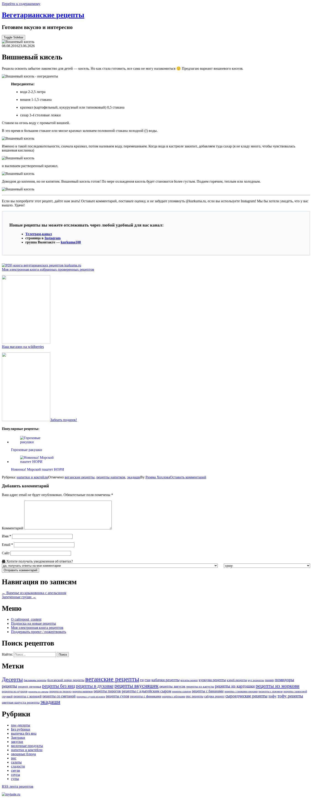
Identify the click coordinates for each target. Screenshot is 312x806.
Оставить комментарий (188, 477)
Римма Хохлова (157, 477)
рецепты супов (117, 696)
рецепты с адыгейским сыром (146, 691)
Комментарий (12, 528)
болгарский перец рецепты (65, 680)
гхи (148, 680)
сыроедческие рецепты (246, 696)
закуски (17, 742)
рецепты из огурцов (14, 691)
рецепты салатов (181, 691)
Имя (6, 536)
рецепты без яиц (58, 686)
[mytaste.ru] (11, 794)
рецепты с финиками (145, 696)
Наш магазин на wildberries (23, 347)
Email (7, 545)
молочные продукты (27, 746)
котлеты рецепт (189, 680)
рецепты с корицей (27, 696)
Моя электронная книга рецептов (37, 628)
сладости (18, 766)
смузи (15, 770)
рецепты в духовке (95, 686)
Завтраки (18, 737)
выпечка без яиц (24, 733)
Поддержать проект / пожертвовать (38, 632)
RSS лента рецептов (17, 786)
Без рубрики (20, 729)
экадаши (133, 477)
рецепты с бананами (208, 691)
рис (13, 758)
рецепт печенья (29, 686)
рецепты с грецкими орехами (241, 691)
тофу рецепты (290, 696)
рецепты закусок (172, 686)
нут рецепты (256, 680)
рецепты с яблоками (173, 696)
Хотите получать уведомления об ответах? (39, 561)
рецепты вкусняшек (136, 686)
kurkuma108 (71, 242)
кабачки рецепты (165, 680)
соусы (15, 775)
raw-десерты (20, 725)
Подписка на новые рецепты (33, 623)
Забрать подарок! (63, 420)
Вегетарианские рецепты (43, 15)
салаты (16, 762)
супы (15, 779)
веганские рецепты (80, 477)
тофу (272, 696)
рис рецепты (194, 696)
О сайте (26, 619)
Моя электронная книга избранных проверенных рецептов (48, 269)
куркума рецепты (212, 680)
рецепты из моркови (277, 686)
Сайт (6, 553)
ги (142, 680)
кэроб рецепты (237, 680)
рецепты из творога (60, 691)
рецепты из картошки (235, 686)
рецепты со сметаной (59, 696)
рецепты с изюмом (271, 691)
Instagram (53, 238)
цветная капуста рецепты (21, 702)
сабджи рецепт (214, 696)
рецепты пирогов (107, 691)
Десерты (12, 679)
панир (269, 680)
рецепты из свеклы (38, 691)
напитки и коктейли (32, 477)
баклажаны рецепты (35, 680)
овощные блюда (23, 754)
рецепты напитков (110, 477)
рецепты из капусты (200, 686)
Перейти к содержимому (21, 4)
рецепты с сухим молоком (91, 696)
